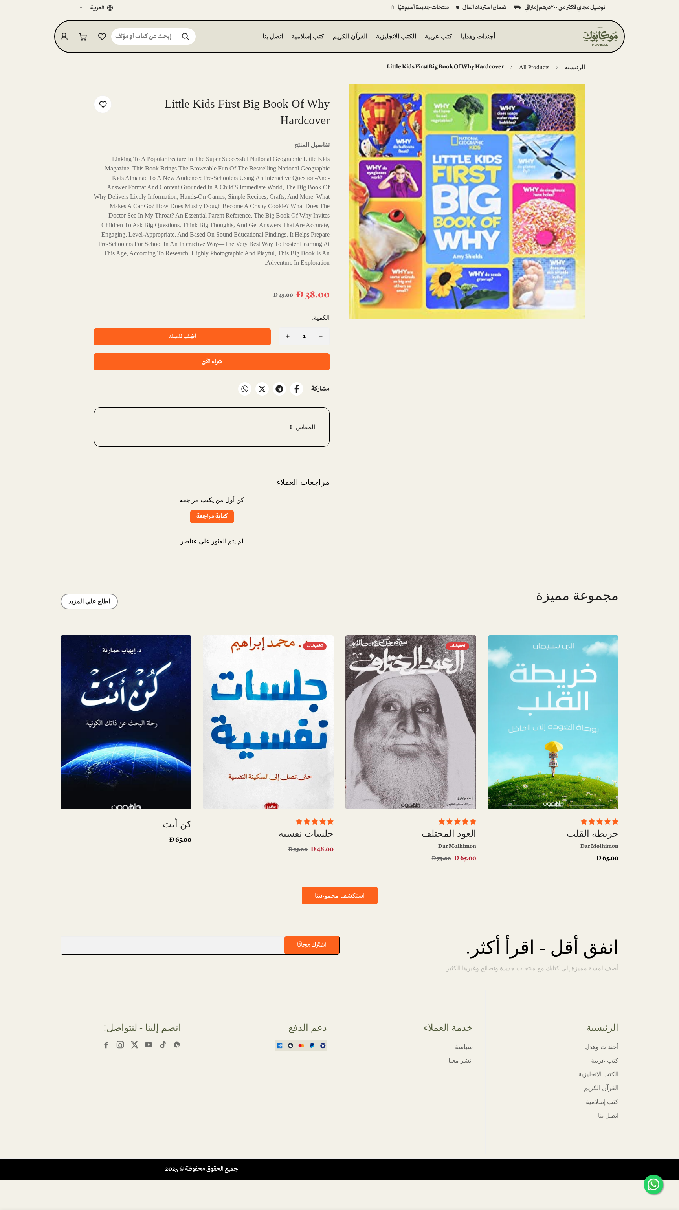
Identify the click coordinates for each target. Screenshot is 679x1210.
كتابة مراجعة (212, 516)
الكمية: (321, 317)
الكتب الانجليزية (396, 36)
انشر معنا (460, 1060)
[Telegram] (279, 389)
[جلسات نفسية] (268, 722)
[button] (83, 36)
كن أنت (177, 824)
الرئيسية (575, 67)
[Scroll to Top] (15, 1167)
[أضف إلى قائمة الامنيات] (103, 104)
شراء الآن (212, 362)
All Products (534, 67)
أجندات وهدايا (478, 36)
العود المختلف (449, 834)
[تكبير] (366, 100)
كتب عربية (438, 36)
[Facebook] (296, 389)
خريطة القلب (592, 834)
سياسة (464, 1046)
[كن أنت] (126, 722)
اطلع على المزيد (89, 601)
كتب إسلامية (308, 36)
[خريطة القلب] (553, 722)
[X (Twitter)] (134, 1044)
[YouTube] (148, 1044)
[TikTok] (162, 1044)
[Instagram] (120, 1044)
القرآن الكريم (350, 36)
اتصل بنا (272, 36)
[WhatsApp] (244, 389)
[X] (262, 389)
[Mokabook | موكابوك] (600, 36)
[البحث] (185, 36)
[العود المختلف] (410, 722)
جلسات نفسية (306, 834)
